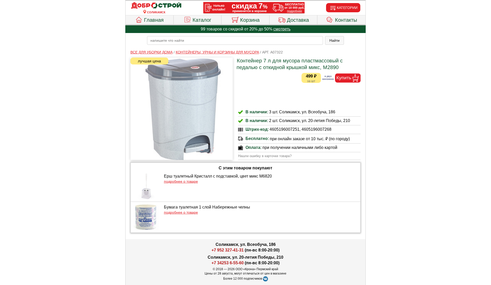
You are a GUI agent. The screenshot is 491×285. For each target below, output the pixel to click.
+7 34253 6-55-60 (227, 263)
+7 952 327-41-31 (227, 250)
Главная (154, 20)
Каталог (202, 20)
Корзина (250, 20)
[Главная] (156, 6)
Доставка (298, 20)
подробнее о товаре (181, 181)
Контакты (346, 20)
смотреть (282, 29)
